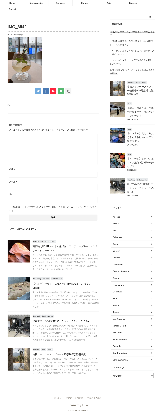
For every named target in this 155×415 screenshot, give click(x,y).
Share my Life (77, 405)
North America (36, 3)
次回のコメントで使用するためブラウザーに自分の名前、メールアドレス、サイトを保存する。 (53, 208)
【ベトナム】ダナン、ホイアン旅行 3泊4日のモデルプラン (131, 62)
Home (12, 3)
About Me (58, 398)
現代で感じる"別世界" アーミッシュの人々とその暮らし (63, 321)
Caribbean (60, 3)
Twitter (69, 398)
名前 (12, 169)
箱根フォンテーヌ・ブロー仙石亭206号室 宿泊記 (59, 354)
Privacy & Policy (94, 398)
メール (13, 181)
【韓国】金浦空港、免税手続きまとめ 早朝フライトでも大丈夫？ (131, 43)
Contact (12, 9)
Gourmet (133, 3)
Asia (109, 3)
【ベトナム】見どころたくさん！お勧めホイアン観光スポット (132, 52)
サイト (12, 194)
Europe (84, 3)
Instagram (79, 398)
